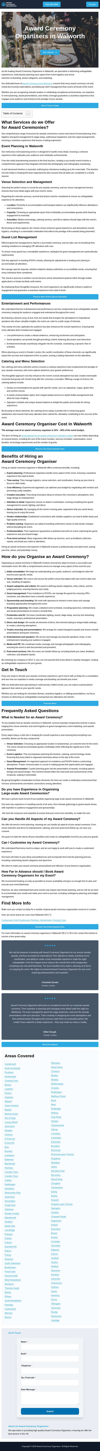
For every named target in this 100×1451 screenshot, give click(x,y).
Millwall (8, 1101)
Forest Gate (10, 1271)
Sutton (54, 1167)
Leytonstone (10, 1309)
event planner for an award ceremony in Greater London (47, 436)
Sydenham (10, 1197)
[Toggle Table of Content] (27, 114)
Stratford (8, 1222)
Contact (92, 4)
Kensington (10, 1201)
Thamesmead (57, 1125)
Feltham (55, 1287)
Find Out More (50, 703)
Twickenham (57, 1187)
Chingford (55, 1183)
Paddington (10, 1184)
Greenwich (10, 1126)
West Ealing (56, 1179)
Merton (8, 1292)
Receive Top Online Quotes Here (50, 449)
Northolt (54, 1266)
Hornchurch (56, 1283)
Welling (54, 1113)
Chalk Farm (10, 1205)
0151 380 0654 (51, 4)
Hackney (9, 1168)
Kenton (54, 1237)
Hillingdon (56, 1304)
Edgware (55, 1250)
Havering (55, 1295)
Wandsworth (10, 1218)
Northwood (56, 1316)
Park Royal (56, 1117)
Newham (9, 1259)
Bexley (54, 1196)
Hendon (54, 1121)
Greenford (55, 1229)
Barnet (54, 1233)
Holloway (9, 1209)
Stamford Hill (11, 1247)
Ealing (54, 1192)
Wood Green (57, 1067)
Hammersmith (11, 1276)
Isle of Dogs (10, 1118)
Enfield (54, 1225)
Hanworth (55, 1279)
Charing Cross (59, 920)
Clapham (9, 1097)
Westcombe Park (12, 1193)
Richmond (56, 1150)
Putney (8, 1255)
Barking (54, 1080)
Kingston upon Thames (62, 1204)
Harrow (54, 1254)
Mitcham (8, 1313)
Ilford (53, 1104)
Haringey (9, 1305)
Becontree (56, 1175)
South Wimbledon (13, 1301)
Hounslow (55, 1246)
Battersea (9, 1159)
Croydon (55, 1088)
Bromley (8, 1151)
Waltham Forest (58, 1096)
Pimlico (8, 1093)
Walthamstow (57, 1084)
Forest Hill (9, 1143)
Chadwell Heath (58, 1216)
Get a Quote (48, 52)
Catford (8, 1180)
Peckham (34, 920)
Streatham (9, 1188)
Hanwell (55, 1200)
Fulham (8, 1238)
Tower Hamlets (11, 1105)
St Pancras (10, 1139)
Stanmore (55, 1270)
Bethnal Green (11, 1114)
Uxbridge (55, 1320)
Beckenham (10, 1267)
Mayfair (8, 1110)
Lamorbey (55, 1134)
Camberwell (7, 920)
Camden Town (11, 1172)
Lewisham (9, 1155)
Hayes (54, 1291)
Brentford (55, 1146)
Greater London (12, 1213)
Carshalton (56, 1138)
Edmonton (56, 1142)
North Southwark (21, 920)
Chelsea (8, 1135)
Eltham (8, 1296)
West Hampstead (13, 1280)
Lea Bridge (10, 1230)
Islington (8, 1130)
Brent (53, 1100)
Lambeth (9, 1089)
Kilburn (8, 1251)
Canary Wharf (11, 1122)
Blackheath (10, 1164)
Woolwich (9, 1284)
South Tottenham (12, 1263)
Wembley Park (58, 1171)
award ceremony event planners (37, 83)
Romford (55, 1275)
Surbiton (55, 1212)
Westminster (45, 920)
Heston (54, 1262)
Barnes (8, 1317)
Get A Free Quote (50, 1044)
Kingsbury (55, 1158)
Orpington (55, 1208)
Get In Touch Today (50, 106)
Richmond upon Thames (62, 1154)
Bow (7, 1147)
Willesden (55, 1063)
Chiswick (55, 1071)
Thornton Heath (12, 1288)
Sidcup (54, 1129)
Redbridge (56, 1109)
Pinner (54, 1299)
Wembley (55, 1163)
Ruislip (54, 1312)
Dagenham (56, 1221)
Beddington (56, 1092)
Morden (54, 1075)
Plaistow (9, 1234)
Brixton (8, 1085)
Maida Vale (10, 1226)
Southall (55, 1258)
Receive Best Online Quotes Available (50, 297)
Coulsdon (55, 1241)
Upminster (56, 1308)
